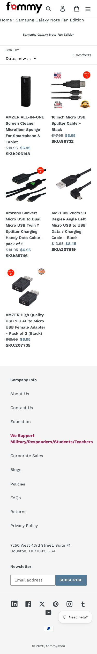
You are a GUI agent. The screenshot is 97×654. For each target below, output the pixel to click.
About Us (19, 393)
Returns (18, 511)
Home (6, 20)
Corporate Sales (26, 455)
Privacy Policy (24, 525)
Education (20, 421)
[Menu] (88, 8)
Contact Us (21, 407)
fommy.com (55, 646)
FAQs (15, 497)
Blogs (15, 469)
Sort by (12, 50)
